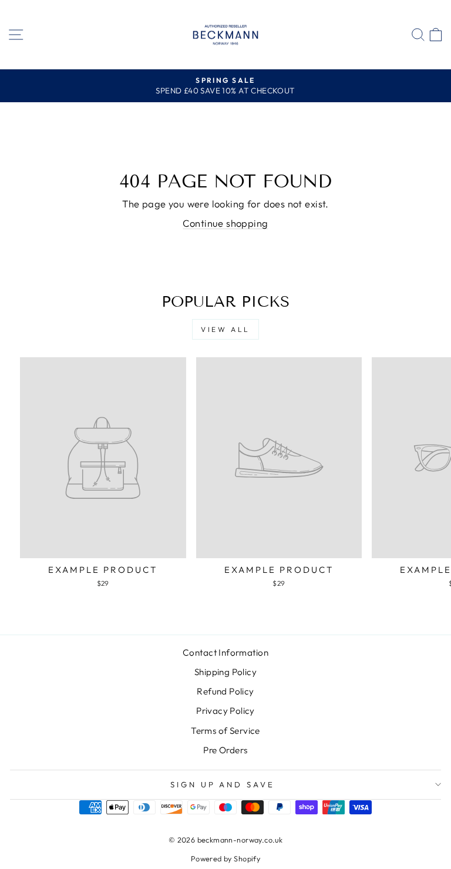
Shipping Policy (225, 671)
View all (225, 329)
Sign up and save (222, 784)
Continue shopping (225, 223)
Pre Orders (225, 750)
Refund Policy (225, 691)
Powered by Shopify (225, 858)
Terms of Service (225, 730)
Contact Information (225, 652)
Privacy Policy (225, 710)
